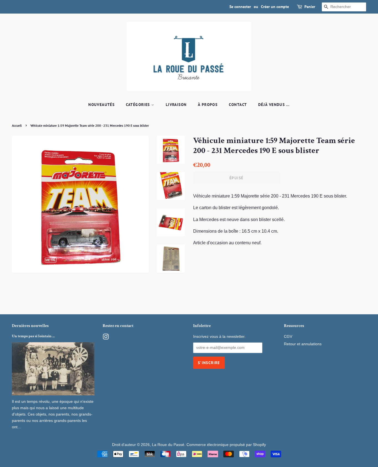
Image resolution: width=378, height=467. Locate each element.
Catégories (138, 104)
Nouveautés (101, 104)
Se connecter (240, 6)
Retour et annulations (303, 344)
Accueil (17, 125)
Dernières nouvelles (30, 325)
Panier (309, 6)
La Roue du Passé (168, 445)
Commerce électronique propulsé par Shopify (226, 445)
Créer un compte (275, 6)
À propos (208, 104)
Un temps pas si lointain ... (33, 336)
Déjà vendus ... (274, 104)
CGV (288, 336)
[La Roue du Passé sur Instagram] (106, 338)
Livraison (176, 104)
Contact (238, 104)
